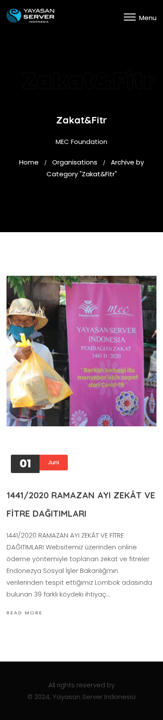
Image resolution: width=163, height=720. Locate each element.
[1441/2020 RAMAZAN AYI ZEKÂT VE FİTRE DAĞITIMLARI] (81, 351)
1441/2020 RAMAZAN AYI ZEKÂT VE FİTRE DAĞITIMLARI (81, 504)
